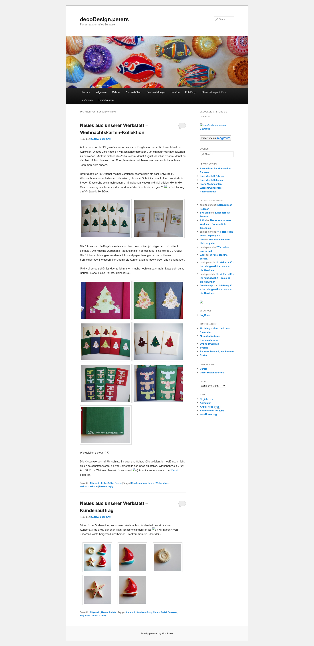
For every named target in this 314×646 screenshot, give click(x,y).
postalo (204, 347)
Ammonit (130, 612)
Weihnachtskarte (89, 486)
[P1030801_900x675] (167, 571)
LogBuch (205, 315)
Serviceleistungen (156, 92)
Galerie (116, 92)
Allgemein (101, 92)
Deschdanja (206, 285)
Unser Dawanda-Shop (212, 372)
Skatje (203, 355)
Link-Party (190, 92)
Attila (203, 220)
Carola (203, 368)
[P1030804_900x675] (132, 604)
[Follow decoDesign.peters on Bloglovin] (215, 139)
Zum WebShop (133, 92)
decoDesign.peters (104, 19)
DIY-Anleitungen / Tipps (214, 92)
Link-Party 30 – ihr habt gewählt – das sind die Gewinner (217, 266)
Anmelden (205, 402)
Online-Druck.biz (209, 343)
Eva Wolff (205, 212)
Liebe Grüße (107, 483)
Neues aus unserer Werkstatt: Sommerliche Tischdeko (215, 224)
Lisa (202, 239)
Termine (175, 92)
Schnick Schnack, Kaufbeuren (217, 351)
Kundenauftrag (139, 483)
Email (174, 470)
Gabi (202, 254)
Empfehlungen (106, 100)
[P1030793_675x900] (97, 571)
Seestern (172, 612)
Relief (164, 612)
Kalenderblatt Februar (212, 176)
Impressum (87, 100)
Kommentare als (212, 410)
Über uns (85, 92)
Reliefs (112, 612)
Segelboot (85, 615)
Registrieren (207, 399)
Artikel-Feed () (210, 406)
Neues (118, 483)
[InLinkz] (201, 301)
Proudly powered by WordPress (157, 633)
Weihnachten (162, 483)
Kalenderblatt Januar (211, 180)
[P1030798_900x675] (132, 571)
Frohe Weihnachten (211, 184)
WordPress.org (208, 414)
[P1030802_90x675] (97, 604)
